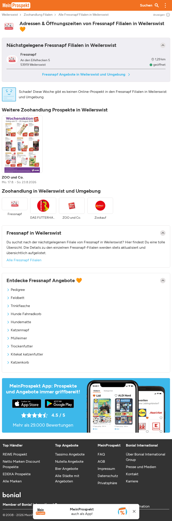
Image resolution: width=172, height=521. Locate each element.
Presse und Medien (141, 467)
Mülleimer (19, 338)
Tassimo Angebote (70, 454)
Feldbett (17, 298)
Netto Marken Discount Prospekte (21, 464)
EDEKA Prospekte (17, 474)
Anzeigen (159, 14)
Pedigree (18, 290)
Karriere (132, 481)
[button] (165, 5)
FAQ (101, 454)
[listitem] (22, 150)
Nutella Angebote (69, 461)
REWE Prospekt (15, 454)
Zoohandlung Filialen (38, 14)
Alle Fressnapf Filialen (23, 260)
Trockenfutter (22, 346)
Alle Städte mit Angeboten (67, 478)
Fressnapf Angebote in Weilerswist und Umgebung (83, 74)
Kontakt (132, 474)
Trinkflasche (20, 306)
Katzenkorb (20, 362)
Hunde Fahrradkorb (26, 314)
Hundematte (21, 322)
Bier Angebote (66, 469)
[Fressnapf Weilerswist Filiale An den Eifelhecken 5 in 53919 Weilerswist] (12, 59)
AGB (101, 461)
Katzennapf (20, 330)
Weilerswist (10, 14)
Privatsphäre (107, 483)
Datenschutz (108, 476)
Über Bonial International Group (145, 457)
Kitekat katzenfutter (27, 354)
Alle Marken (12, 481)
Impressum (106, 469)
